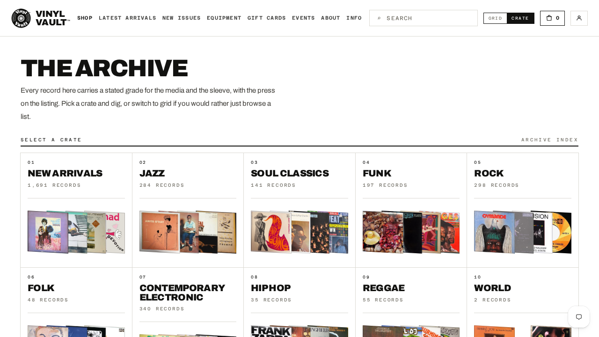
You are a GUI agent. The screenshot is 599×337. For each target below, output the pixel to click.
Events (303, 18)
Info (354, 18)
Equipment (224, 18)
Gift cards (267, 18)
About (330, 18)
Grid (498, 18)
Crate (522, 18)
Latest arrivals (127, 18)
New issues (181, 18)
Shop (85, 18)
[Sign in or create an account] (579, 18)
